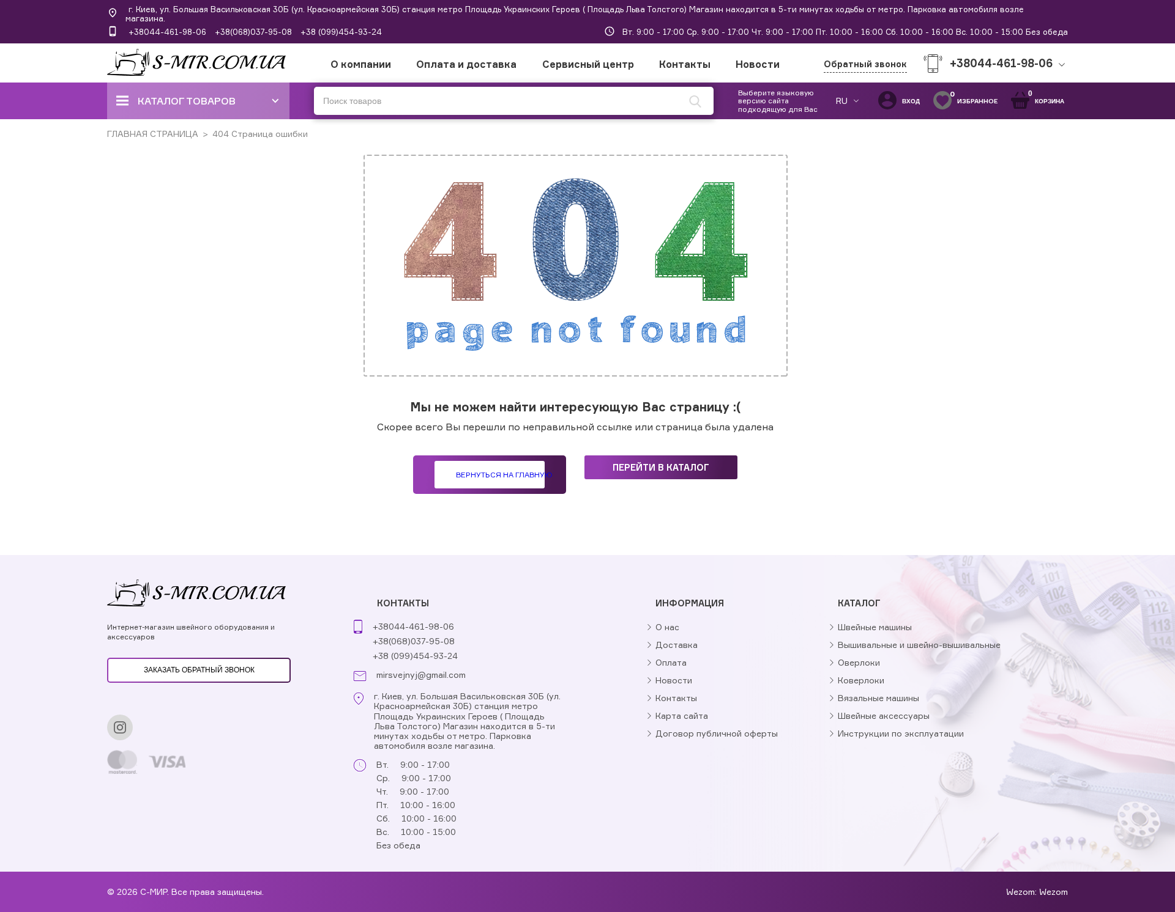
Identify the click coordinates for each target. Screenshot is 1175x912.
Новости (758, 64)
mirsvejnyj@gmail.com (421, 675)
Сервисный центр (588, 64)
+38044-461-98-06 (167, 32)
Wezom (1053, 891)
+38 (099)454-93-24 (341, 32)
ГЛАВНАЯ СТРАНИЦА (152, 133)
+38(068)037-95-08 (253, 32)
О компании (360, 64)
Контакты (685, 64)
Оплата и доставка (466, 64)
